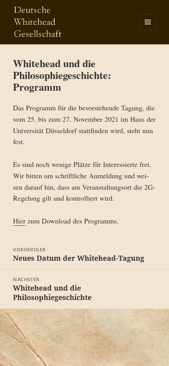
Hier (19, 220)
